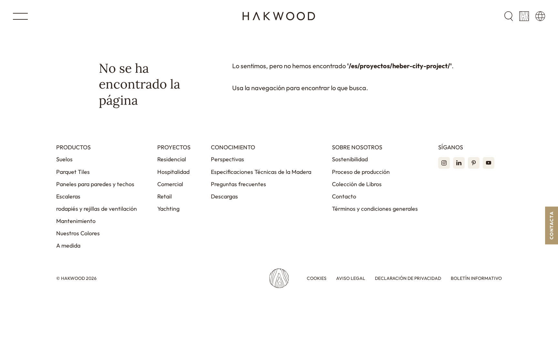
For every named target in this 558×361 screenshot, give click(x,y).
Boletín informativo (476, 278)
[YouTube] (488, 163)
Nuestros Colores (78, 233)
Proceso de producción (361, 171)
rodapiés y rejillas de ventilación (96, 208)
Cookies (316, 278)
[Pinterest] (474, 163)
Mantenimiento (76, 221)
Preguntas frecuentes (238, 184)
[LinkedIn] (459, 163)
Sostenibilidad (350, 159)
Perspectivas (227, 159)
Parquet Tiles (73, 171)
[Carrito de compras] (524, 16)
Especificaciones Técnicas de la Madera (261, 171)
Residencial (171, 159)
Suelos (64, 159)
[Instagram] (444, 163)
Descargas (224, 196)
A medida (68, 245)
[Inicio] (279, 16)
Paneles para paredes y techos (95, 184)
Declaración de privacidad (408, 278)
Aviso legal (350, 278)
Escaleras (68, 196)
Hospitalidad (173, 171)
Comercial (170, 184)
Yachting (168, 208)
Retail (164, 196)
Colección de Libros (357, 184)
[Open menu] (20, 16)
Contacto (344, 196)
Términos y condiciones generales (375, 208)
